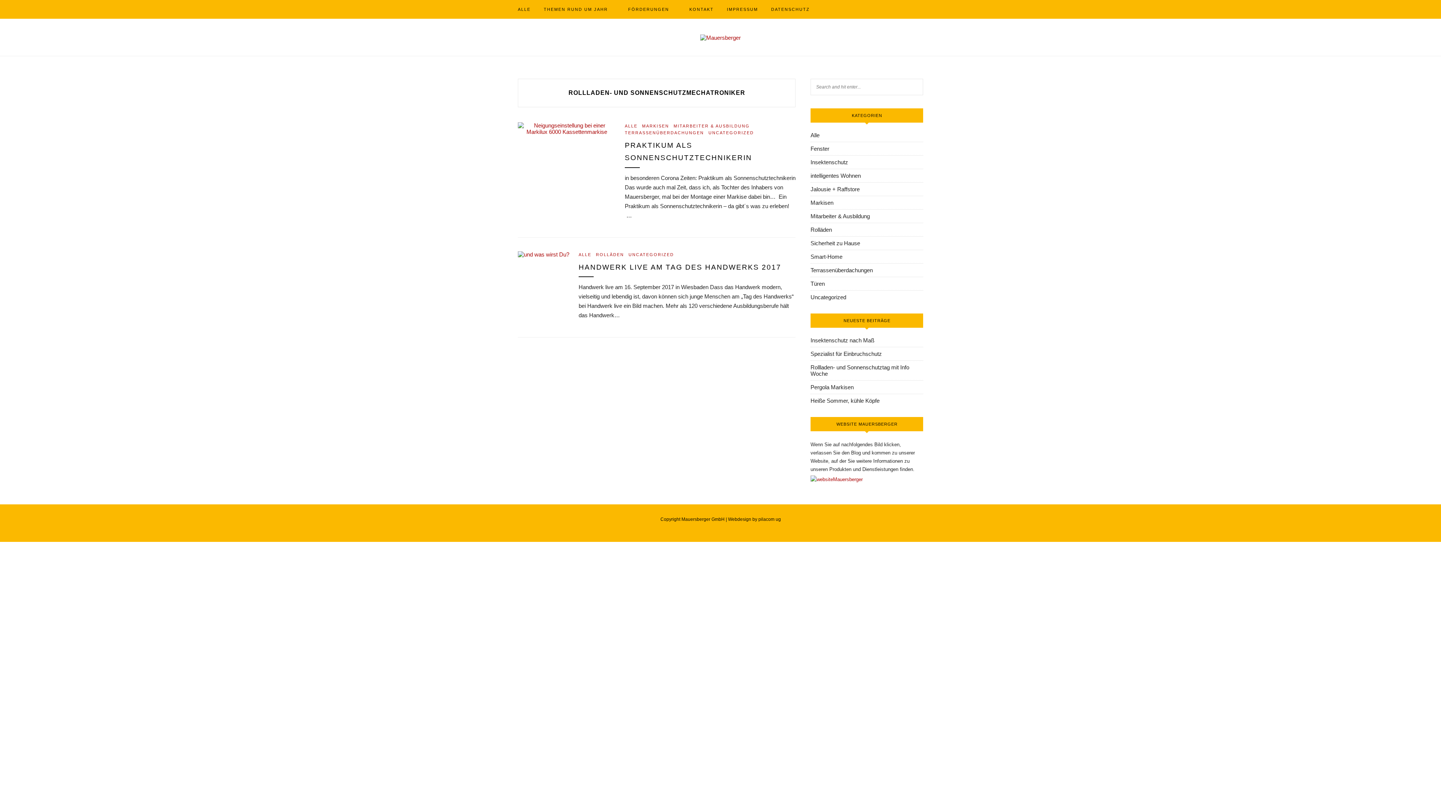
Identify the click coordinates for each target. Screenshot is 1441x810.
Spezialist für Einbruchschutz (846, 354)
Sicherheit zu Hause (835, 243)
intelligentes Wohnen (836, 175)
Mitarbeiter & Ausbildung (712, 126)
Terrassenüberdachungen (664, 132)
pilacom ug (769, 519)
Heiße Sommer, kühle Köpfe (845, 401)
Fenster (820, 149)
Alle (524, 9)
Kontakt (701, 9)
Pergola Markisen (832, 387)
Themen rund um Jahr (576, 9)
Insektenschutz (829, 162)
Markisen (655, 126)
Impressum (742, 9)
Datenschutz (790, 9)
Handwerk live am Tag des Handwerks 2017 (680, 267)
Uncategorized (731, 132)
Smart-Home (826, 257)
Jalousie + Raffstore (835, 189)
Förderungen (648, 9)
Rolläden (610, 254)
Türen (818, 283)
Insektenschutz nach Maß (842, 340)
